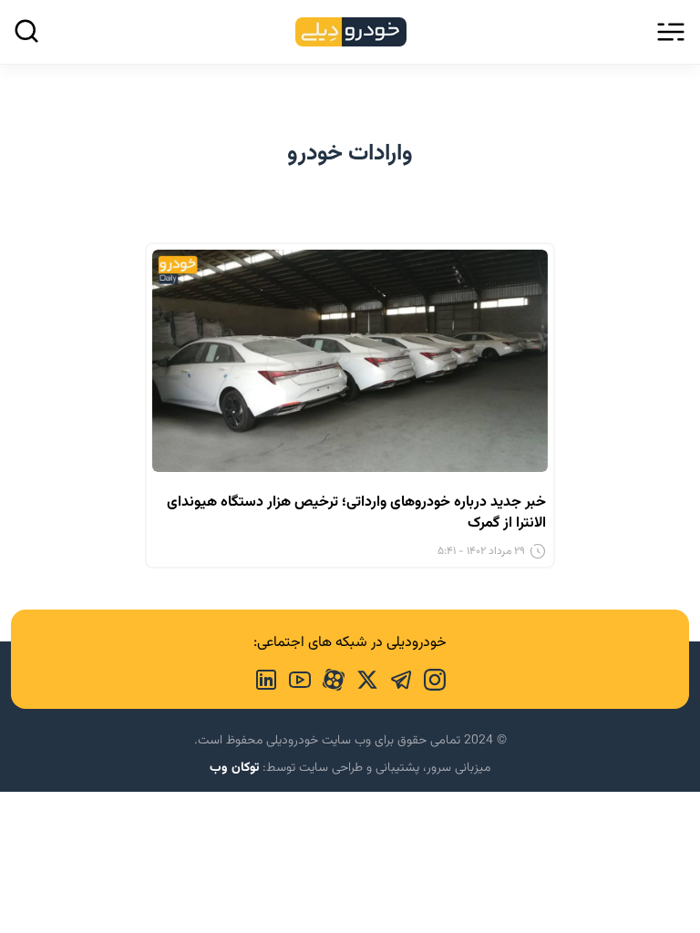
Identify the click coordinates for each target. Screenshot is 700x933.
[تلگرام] (395, 678)
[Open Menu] (671, 32)
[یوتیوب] (294, 678)
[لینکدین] (266, 678)
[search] (26, 31)
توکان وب (234, 768)
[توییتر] (361, 678)
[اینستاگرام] (429, 678)
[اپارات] (328, 678)
